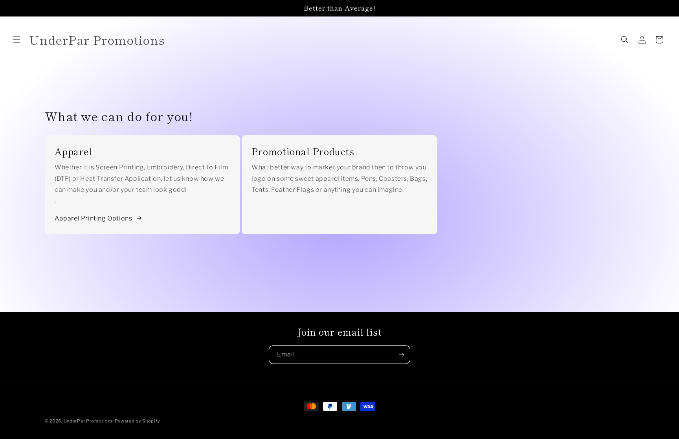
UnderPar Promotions (88, 421)
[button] (16, 39)
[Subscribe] (401, 354)
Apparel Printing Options (93, 218)
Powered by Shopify (137, 421)
